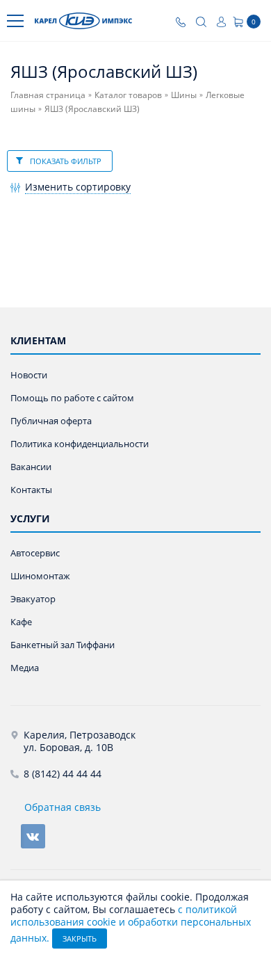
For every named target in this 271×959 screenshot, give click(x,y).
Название (42, 221)
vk (33, 836)
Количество (48, 245)
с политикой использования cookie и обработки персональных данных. (130, 923)
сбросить (121, 218)
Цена (33, 269)
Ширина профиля (60, 294)
